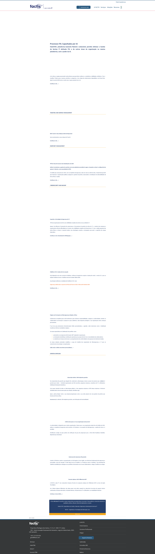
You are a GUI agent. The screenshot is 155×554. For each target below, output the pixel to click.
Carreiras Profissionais (86, 529)
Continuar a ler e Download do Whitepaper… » (61, 235)
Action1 (32, 549)
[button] (124, 7)
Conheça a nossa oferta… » (56, 494)
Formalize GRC (84, 545)
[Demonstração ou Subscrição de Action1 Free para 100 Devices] (77, 357)
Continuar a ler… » (54, 83)
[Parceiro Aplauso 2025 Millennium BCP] (77, 469)
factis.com (77, 514)
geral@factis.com (35, 537)
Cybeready (83, 542)
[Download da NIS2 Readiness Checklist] (77, 404)
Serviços (32, 542)
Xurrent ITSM (33, 552)
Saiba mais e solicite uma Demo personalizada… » (61, 347)
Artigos (82, 533)
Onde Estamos (84, 526)
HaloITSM (32, 545)
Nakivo (82, 552)
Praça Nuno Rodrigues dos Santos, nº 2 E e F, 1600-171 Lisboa (47, 528)
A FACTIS (82, 522)
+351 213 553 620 (35, 535)
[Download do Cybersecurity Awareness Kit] (77, 439)
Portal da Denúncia (85, 549)
